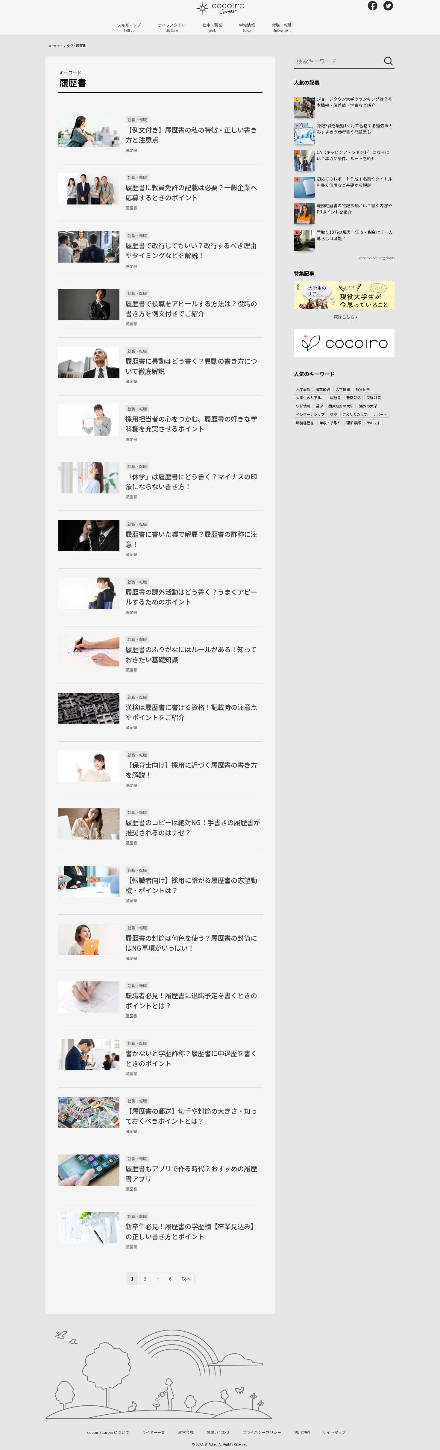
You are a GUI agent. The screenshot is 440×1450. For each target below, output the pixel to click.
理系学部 (353, 422)
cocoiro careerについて (108, 1432)
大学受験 (303, 389)
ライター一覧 (153, 1432)
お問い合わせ (218, 1432)
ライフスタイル (171, 27)
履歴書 (335, 397)
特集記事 (363, 389)
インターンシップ (310, 414)
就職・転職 (282, 27)
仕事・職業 (212, 27)
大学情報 (343, 389)
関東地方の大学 (340, 405)
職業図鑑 (323, 389)
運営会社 (186, 1432)
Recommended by (370, 258)
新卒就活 (353, 397)
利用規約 (302, 1432)
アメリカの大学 (354, 414)
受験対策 (373, 397)
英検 (333, 414)
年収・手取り (330, 422)
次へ (186, 1278)
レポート (380, 414)
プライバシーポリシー (261, 1432)
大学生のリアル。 (310, 397)
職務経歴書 (305, 422)
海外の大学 (368, 405)
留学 (319, 405)
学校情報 (247, 27)
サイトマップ (334, 1432)
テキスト (373, 422)
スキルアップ (129, 27)
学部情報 (303, 405)
